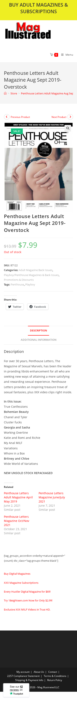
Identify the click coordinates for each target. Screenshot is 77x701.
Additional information (38, 340)
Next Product (59, 117)
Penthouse (17, 284)
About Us (39, 672)
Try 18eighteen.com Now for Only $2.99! (28, 600)
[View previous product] (7, 117)
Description (38, 330)
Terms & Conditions (55, 676)
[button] (38, 33)
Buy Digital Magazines (17, 573)
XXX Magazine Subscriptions (21, 583)
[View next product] (70, 117)
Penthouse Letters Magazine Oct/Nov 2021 (16, 521)
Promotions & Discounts (19, 280)
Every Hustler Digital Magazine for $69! (27, 591)
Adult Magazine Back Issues (35, 270)
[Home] (5, 93)
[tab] (38, 330)
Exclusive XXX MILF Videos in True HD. (27, 609)
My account (23, 672)
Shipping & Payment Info (29, 680)
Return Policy (54, 680)
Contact (52, 672)
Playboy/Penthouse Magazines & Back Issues (31, 275)
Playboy (30, 284)
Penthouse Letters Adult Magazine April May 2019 (18, 497)
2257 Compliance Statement (23, 676)
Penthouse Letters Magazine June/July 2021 (52, 497)
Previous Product (20, 117)
